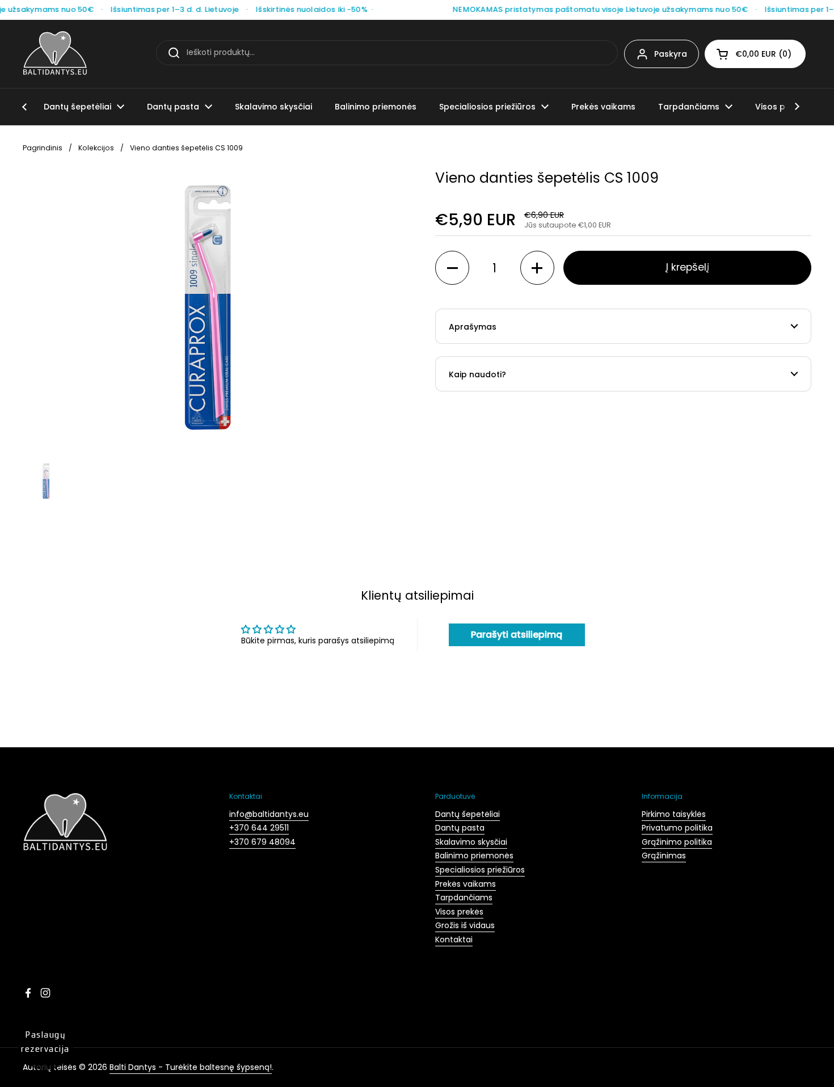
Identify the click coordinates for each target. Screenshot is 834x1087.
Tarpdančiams (463, 897)
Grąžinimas (664, 855)
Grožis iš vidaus (465, 925)
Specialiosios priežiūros (480, 869)
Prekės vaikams (465, 884)
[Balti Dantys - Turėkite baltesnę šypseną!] (55, 54)
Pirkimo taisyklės (674, 814)
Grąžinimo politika (677, 842)
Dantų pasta (460, 827)
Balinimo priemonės (474, 855)
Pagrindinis (42, 148)
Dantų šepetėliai (467, 814)
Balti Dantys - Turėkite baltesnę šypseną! (190, 1067)
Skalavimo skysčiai (471, 842)
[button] (755, 54)
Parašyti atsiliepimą (516, 634)
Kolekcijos (96, 148)
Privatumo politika (677, 827)
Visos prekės (459, 911)
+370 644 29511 (259, 827)
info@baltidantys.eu (269, 814)
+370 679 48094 (262, 842)
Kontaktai (454, 939)
